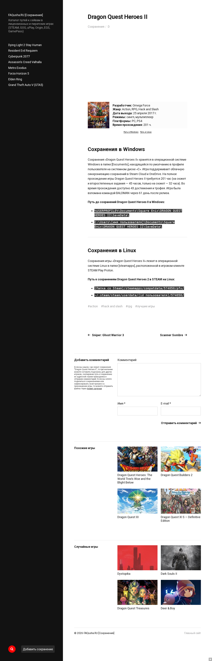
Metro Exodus (17, 68)
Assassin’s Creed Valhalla (25, 62)
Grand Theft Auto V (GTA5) (25, 85)
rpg (130, 306)
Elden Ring (15, 79)
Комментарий (126, 359)
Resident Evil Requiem (23, 50)
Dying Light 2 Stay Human (25, 45)
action (94, 306)
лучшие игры (146, 306)
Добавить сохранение (38, 649)
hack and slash (113, 306)
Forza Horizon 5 (18, 73)
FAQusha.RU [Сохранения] (25, 15)
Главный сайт (192, 633)
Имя (121, 403)
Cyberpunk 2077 (19, 56)
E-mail (166, 403)
